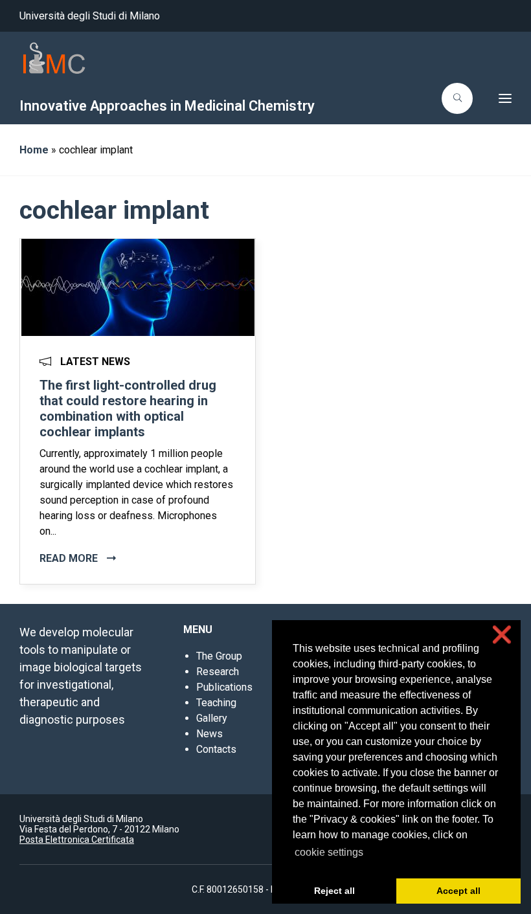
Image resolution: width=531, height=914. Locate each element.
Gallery (211, 718)
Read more (70, 558)
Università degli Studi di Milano (89, 16)
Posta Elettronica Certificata (76, 839)
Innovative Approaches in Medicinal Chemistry (167, 106)
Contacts (216, 749)
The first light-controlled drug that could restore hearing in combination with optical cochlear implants (128, 408)
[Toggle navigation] (496, 98)
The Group (219, 656)
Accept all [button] (458, 891)
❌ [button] (501, 635)
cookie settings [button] (329, 852)
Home (34, 150)
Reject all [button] (334, 891)
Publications (224, 687)
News (209, 734)
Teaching (216, 703)
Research (217, 671)
